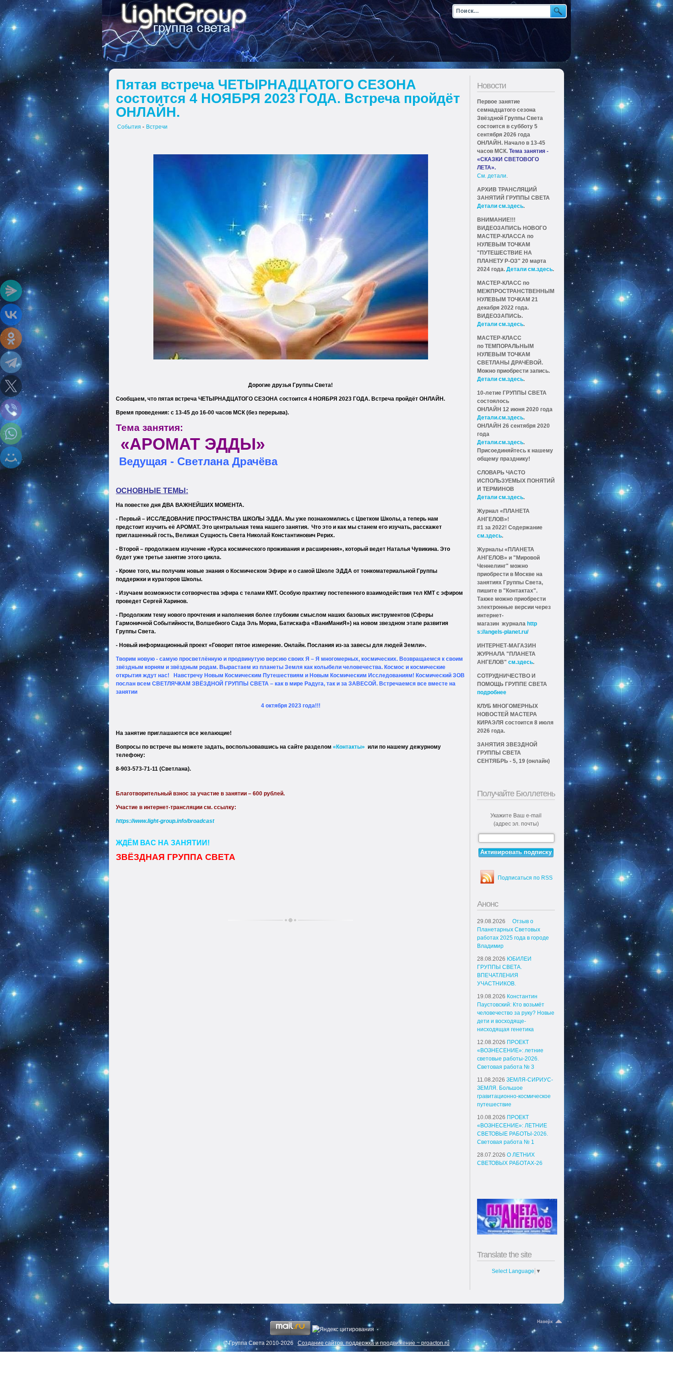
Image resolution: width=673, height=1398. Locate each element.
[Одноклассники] (11, 338)
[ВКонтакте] (11, 315)
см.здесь (489, 536)
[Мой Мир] (11, 457)
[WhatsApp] (11, 434)
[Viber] (11, 410)
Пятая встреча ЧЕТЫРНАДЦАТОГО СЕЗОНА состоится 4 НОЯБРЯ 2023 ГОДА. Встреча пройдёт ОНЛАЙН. (288, 98)
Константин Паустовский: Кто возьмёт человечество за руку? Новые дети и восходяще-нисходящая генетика (515, 1013)
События (129, 127)
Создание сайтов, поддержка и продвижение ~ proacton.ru (374, 1343)
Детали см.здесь (500, 206)
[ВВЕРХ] (550, 1322)
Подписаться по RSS (525, 878)
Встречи (157, 127)
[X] (11, 386)
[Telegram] (11, 362)
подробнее (491, 692)
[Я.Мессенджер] (11, 291)
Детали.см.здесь (500, 417)
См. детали (491, 176)
